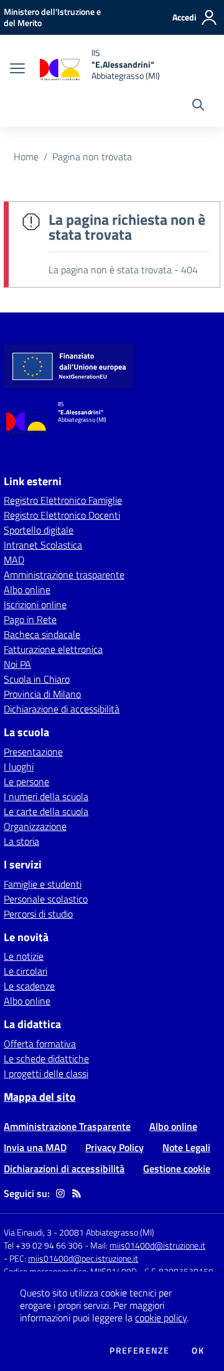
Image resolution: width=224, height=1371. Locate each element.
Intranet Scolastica (43, 544)
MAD (14, 559)
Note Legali (186, 1147)
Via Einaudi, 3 (29, 1232)
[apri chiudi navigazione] (17, 69)
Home (26, 156)
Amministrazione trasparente (64, 574)
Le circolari (25, 970)
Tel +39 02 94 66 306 (43, 1245)
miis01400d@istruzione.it (157, 1245)
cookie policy (161, 1317)
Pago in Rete (30, 619)
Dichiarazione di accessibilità (61, 708)
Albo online (27, 589)
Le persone (26, 781)
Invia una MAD (35, 1147)
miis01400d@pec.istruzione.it (83, 1258)
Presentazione (33, 751)
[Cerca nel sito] (198, 106)
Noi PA (17, 664)
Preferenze (139, 1350)
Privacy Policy (114, 1147)
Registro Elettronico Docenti (62, 515)
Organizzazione (35, 826)
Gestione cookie (176, 1168)
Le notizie (24, 956)
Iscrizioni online (35, 604)
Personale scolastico (46, 898)
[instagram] (60, 1193)
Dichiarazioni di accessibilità (64, 1168)
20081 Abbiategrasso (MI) (106, 1232)
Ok (198, 1350)
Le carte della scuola (46, 811)
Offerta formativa (40, 1043)
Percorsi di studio (38, 913)
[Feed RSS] (76, 1193)
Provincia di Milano (42, 693)
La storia (21, 841)
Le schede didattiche (46, 1058)
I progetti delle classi (46, 1073)
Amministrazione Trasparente (67, 1126)
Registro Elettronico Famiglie (63, 500)
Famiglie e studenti (43, 884)
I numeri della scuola (46, 796)
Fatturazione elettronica (53, 649)
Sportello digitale (38, 529)
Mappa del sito (40, 1096)
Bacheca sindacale (42, 634)
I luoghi (19, 766)
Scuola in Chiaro (37, 679)
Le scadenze (29, 985)
